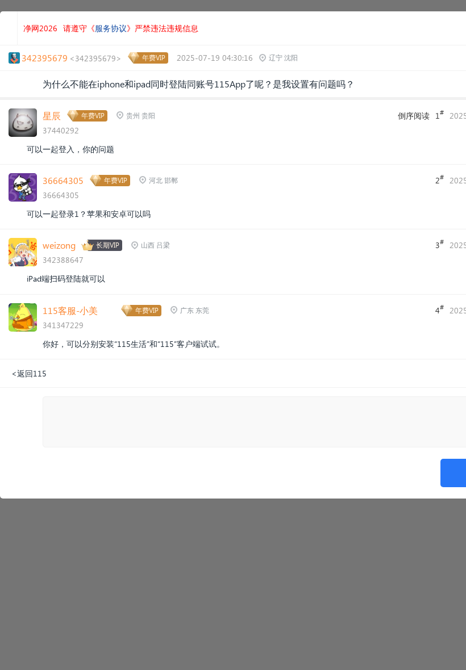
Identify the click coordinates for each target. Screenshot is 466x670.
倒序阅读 (414, 115)
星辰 (52, 116)
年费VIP (153, 57)
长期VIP (107, 245)
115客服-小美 (70, 310)
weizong (59, 245)
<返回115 (29, 373)
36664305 (63, 180)
